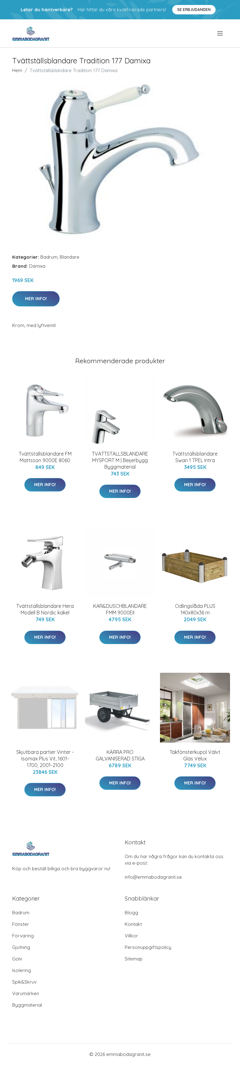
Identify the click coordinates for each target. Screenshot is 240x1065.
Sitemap (133, 959)
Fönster (20, 924)
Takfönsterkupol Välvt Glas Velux (195, 755)
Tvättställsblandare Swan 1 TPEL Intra (195, 457)
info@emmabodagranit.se (153, 877)
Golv (17, 959)
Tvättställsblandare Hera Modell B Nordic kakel (45, 609)
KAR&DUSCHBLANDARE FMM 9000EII (120, 609)
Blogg (131, 913)
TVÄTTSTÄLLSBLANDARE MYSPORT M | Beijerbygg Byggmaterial (120, 460)
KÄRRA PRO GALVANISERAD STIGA (120, 755)
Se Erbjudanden (194, 9)
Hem (17, 70)
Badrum (49, 257)
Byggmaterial (27, 1005)
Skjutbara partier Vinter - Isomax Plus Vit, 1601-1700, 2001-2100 (45, 758)
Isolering (21, 970)
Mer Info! (36, 298)
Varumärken (25, 993)
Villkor (131, 936)
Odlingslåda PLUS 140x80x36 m (195, 609)
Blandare (69, 257)
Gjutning (21, 947)
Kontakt (133, 924)
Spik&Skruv (24, 982)
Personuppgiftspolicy (148, 947)
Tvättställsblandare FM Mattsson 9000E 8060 (45, 457)
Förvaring (23, 936)
